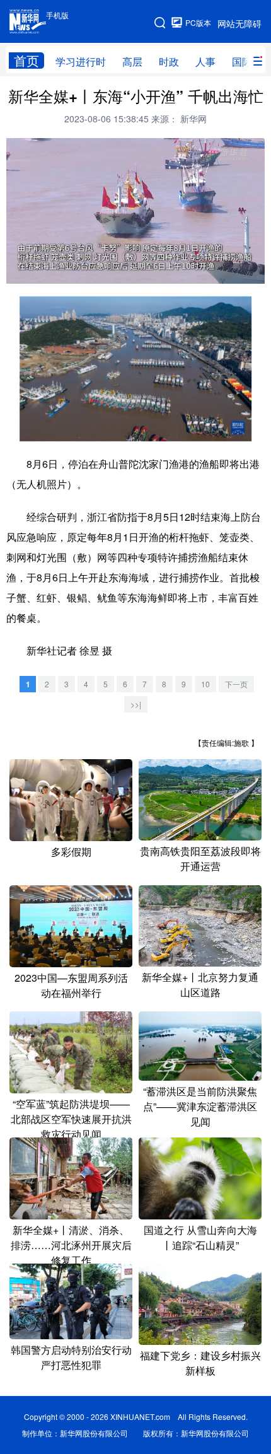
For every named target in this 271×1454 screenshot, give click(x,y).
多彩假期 (71, 851)
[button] (16, 271)
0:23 (39, 271)
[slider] (220, 272)
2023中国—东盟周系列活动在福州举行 (71, 985)
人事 (205, 61)
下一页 (236, 683)
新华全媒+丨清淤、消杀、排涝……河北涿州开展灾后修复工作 (71, 1245)
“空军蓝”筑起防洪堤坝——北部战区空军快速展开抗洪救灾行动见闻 (71, 1118)
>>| (135, 704)
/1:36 (56, 271)
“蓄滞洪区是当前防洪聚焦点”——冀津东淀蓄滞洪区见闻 (200, 1106)
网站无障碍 (239, 23)
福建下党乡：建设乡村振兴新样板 (200, 1363)
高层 (132, 61)
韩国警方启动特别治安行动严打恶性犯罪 (71, 1357)
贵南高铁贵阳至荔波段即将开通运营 (200, 858)
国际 (242, 61)
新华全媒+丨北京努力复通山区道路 (200, 984)
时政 (169, 61)
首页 (26, 60)
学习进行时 (80, 61)
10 (205, 683)
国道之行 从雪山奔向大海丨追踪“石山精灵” (200, 1237)
